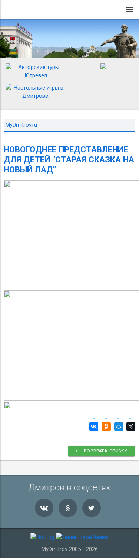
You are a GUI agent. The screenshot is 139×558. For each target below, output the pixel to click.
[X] (130, 426)
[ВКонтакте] (92, 426)
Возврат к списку (105, 451)
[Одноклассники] (105, 426)
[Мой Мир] (117, 426)
